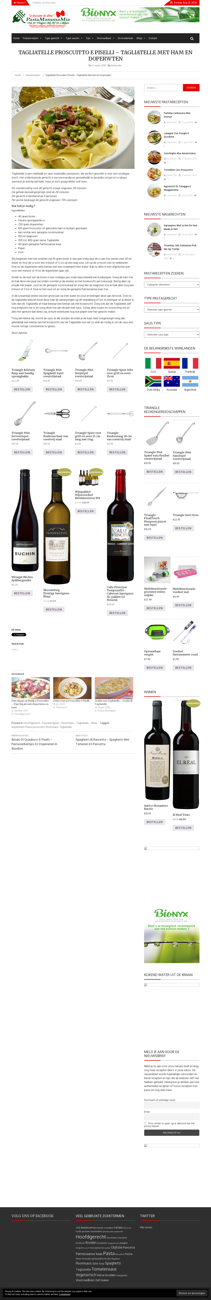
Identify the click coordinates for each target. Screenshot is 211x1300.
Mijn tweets (146, 1227)
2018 (78, 1228)
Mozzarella (105, 1248)
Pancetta (129, 1247)
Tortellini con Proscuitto (178, 169)
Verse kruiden (106, 1275)
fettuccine (127, 1228)
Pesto (78, 1258)
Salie (95, 1263)
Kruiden (90, 1242)
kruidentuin (102, 1243)
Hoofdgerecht (31, 723)
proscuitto (39, 727)
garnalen (86, 1231)
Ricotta (107, 1258)
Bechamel (98, 1227)
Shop (139, 38)
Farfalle (118, 1227)
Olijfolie (116, 1247)
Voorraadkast (104, 38)
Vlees (94, 723)
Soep (101, 1263)
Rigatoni (115, 1258)
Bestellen (22, 389)
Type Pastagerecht (160, 298)
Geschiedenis (96, 1231)
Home (16, 38)
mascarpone (95, 1248)
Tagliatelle (82, 723)
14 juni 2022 (187, 122)
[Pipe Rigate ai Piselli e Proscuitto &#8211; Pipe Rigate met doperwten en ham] (31, 688)
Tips (88, 38)
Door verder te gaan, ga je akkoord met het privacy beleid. (169, 1124)
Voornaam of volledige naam (159, 1100)
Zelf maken (102, 1280)
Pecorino (119, 1254)
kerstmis (122, 1237)
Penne (129, 1254)
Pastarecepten (30, 38)
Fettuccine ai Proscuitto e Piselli (71, 700)
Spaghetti (113, 1263)
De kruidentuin (125, 38)
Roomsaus (67, 723)
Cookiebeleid (64, 1294)
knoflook (80, 1242)
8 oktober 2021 (188, 175)
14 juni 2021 (187, 195)
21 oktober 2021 (189, 158)
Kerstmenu (112, 1237)
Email (147, 1111)
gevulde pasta (108, 1231)
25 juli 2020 (187, 234)
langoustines (113, 1243)
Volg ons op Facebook (33, 1216)
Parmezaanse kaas (89, 1254)
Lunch (86, 1248)
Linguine (80, 1248)
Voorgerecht (121, 1275)
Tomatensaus (104, 1269)
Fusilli (78, 1231)
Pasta (28, 727)
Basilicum (87, 1227)
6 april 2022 (187, 142)
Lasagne (123, 1242)
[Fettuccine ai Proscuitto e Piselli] (72, 688)
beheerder (116, 65)
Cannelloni (108, 1228)
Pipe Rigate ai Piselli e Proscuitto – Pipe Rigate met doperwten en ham (30, 704)
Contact (153, 38)
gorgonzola (118, 1231)
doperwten (18, 727)
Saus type (152, 323)
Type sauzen (72, 38)
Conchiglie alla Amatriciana (180, 153)
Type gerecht (52, 38)
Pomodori (87, 1258)
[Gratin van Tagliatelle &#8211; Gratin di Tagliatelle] (114, 688)
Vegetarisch (86, 1274)
